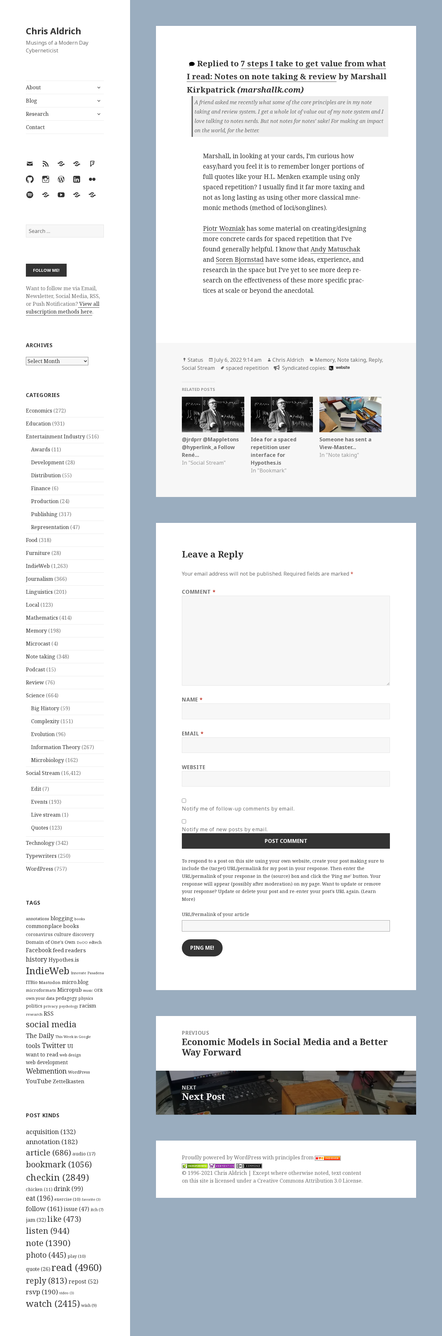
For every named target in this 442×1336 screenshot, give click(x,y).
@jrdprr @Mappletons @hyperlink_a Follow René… (210, 447)
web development (47, 1062)
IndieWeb (38, 565)
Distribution (46, 475)
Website (193, 767)
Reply (375, 359)
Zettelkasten (68, 1081)
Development (47, 462)
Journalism (39, 578)
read (76, 1267)
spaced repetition (247, 367)
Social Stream (43, 773)
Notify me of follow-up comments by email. (238, 808)
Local (32, 604)
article (48, 1152)
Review (35, 682)
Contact (35, 127)
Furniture (38, 553)
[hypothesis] (330, 368)
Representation (50, 527)
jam (36, 1219)
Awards (40, 449)
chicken (39, 1189)
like (64, 1219)
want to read (42, 1054)
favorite (91, 1199)
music (88, 990)
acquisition (51, 1131)
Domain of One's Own (50, 942)
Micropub (69, 989)
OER (98, 990)
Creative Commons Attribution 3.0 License (309, 1180)
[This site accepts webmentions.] (222, 1165)
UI (70, 1046)
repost (83, 1281)
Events (39, 801)
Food (32, 540)
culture (62, 934)
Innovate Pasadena (87, 972)
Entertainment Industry (55, 436)
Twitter (54, 1045)
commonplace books (52, 926)
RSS (49, 1013)
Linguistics (39, 591)
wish (89, 1305)
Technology (40, 842)
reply (46, 1280)
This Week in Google (73, 1036)
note (48, 1243)
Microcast (38, 643)
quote (38, 1269)
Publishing (44, 514)
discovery (83, 934)
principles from (295, 1157)
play (77, 1256)
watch (53, 1303)
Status (195, 359)
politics (34, 1006)
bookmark (59, 1164)
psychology (68, 1006)
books (79, 918)
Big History (45, 708)
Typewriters (41, 855)
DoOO (82, 942)
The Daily (40, 1035)
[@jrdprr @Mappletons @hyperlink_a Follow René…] (213, 414)
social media (51, 1024)
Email (193, 733)
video (66, 1293)
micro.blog (75, 982)
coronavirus (39, 934)
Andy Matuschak (335, 249)
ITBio (32, 982)
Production (45, 501)
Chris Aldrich (53, 31)
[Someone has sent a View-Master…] (350, 414)
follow (44, 1208)
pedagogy (66, 998)
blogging (61, 918)
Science (35, 695)
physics (85, 998)
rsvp (42, 1291)
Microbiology (47, 760)
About (33, 87)
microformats (41, 990)
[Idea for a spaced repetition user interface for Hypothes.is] (282, 414)
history (36, 959)
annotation (52, 1141)
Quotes (39, 827)
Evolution (43, 734)
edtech (95, 942)
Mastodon (50, 982)
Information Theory (55, 747)
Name (192, 699)
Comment (198, 591)
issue (76, 1209)
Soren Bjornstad (240, 259)
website (343, 367)
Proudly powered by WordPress (222, 1157)
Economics (39, 410)
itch (97, 1209)
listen (48, 1230)
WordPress (39, 868)
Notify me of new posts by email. (225, 829)
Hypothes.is (64, 959)
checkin (57, 1177)
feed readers (69, 950)
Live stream (46, 814)
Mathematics (42, 617)
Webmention (46, 1071)
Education (38, 423)
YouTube (38, 1081)
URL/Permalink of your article (215, 914)
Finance (40, 488)
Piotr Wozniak (224, 228)
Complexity (45, 721)
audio (83, 1153)
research (34, 1014)
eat (39, 1198)
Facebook (38, 950)
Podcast (35, 669)
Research (37, 113)
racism (87, 1005)
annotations (37, 919)
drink (68, 1189)
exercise (67, 1199)
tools (33, 1045)
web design (70, 1055)
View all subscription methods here (62, 307)
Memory (36, 630)
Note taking (40, 656)
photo (46, 1255)
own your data (40, 998)
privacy (51, 1006)
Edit (36, 788)
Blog (31, 100)
